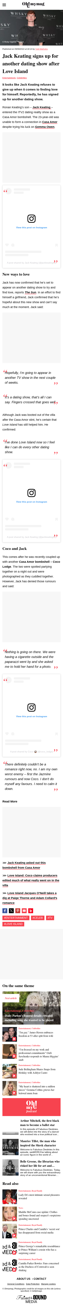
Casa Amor (49, 122)
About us (23, 1278)
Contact (40, 1278)
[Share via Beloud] (30, 910)
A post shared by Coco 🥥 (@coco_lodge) (31, 751)
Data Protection (33, 1284)
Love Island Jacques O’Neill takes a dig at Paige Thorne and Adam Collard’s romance (29, 898)
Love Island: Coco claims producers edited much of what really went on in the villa (30, 880)
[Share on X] (11, 910)
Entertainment (9, 78)
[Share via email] (24, 910)
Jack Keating (41, 107)
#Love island (13, 924)
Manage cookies (48, 1284)
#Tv (50, 917)
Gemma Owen (44, 126)
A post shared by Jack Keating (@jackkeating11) (31, 262)
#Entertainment (16, 917)
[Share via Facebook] (4, 910)
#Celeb (38, 917)
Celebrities (22, 78)
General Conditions (15, 1284)
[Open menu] (4, 5)
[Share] (17, 910)
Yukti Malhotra (41, 49)
